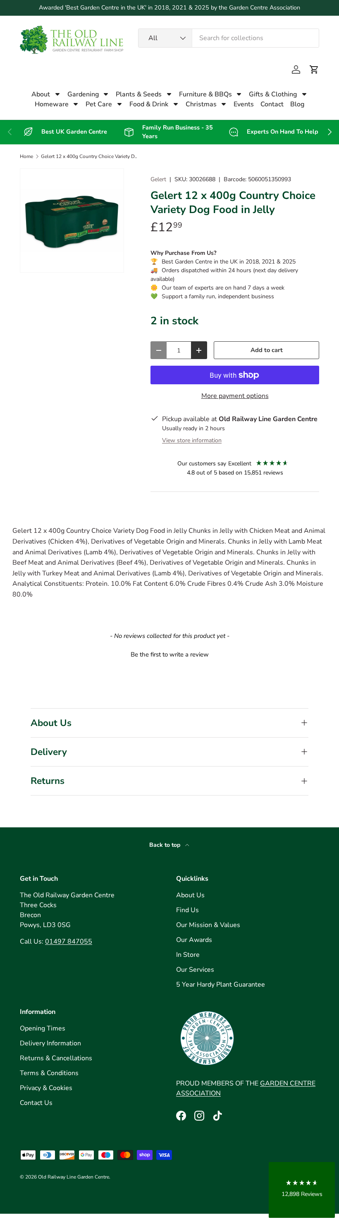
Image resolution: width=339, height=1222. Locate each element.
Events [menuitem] (244, 104)
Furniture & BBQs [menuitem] (205, 94)
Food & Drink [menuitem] (148, 104)
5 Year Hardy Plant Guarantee (220, 984)
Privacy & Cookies (46, 1088)
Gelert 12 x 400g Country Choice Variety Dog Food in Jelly (90, 156)
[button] (314, 69)
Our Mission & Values (208, 925)
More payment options (235, 395)
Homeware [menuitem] (52, 104)
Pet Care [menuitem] (99, 104)
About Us (190, 895)
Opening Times (42, 1028)
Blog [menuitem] (297, 104)
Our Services (195, 969)
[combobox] (228, 38)
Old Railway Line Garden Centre (73, 1177)
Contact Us (36, 1102)
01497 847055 (68, 941)
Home (26, 156)
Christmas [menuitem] (201, 104)
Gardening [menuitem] (83, 94)
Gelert (158, 179)
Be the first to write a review (170, 654)
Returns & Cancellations (56, 1058)
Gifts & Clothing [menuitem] (273, 94)
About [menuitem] (40, 94)
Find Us (187, 910)
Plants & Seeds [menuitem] (139, 94)
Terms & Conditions (49, 1073)
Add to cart (267, 350)
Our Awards (194, 939)
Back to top (165, 845)
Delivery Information (50, 1043)
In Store (188, 954)
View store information (192, 440)
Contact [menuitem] (272, 104)
